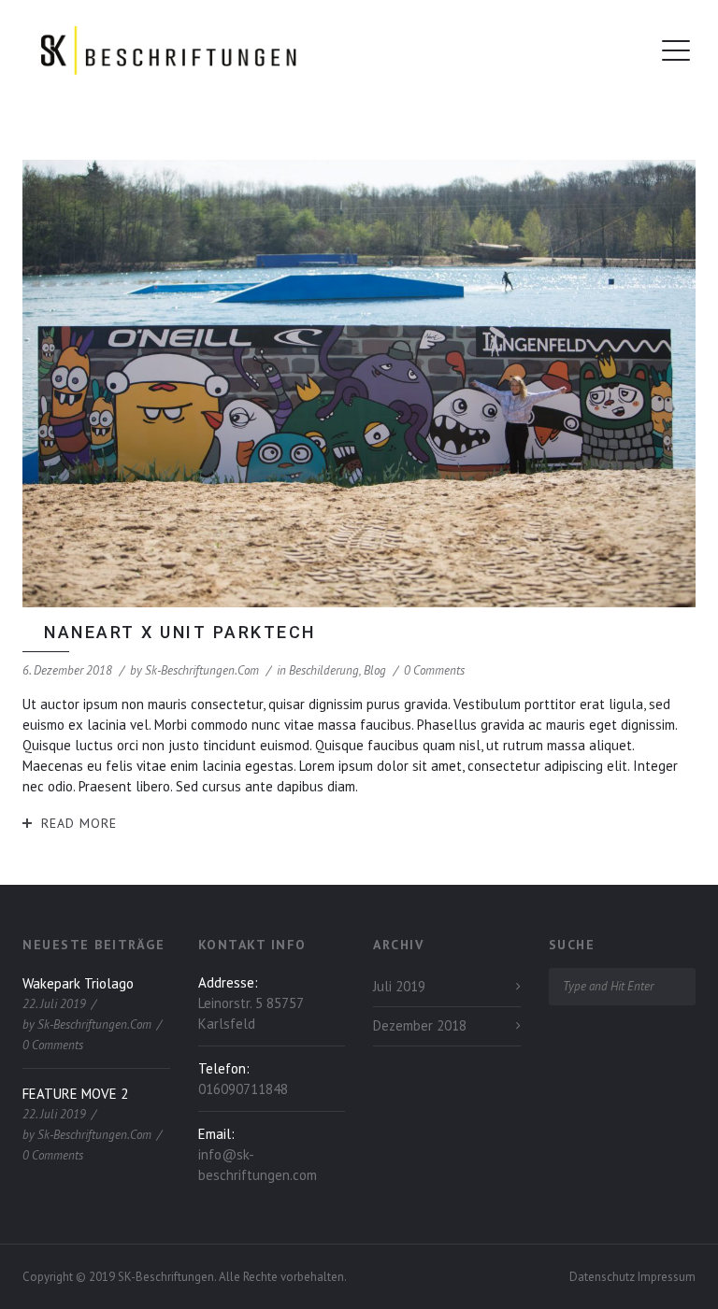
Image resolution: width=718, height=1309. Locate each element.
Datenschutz (603, 1277)
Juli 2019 (399, 986)
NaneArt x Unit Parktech (180, 632)
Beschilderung (324, 670)
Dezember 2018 (420, 1025)
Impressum (667, 1277)
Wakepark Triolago (78, 983)
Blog (375, 670)
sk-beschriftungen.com (202, 670)
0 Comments (434, 670)
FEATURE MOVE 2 (75, 1094)
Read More (79, 823)
